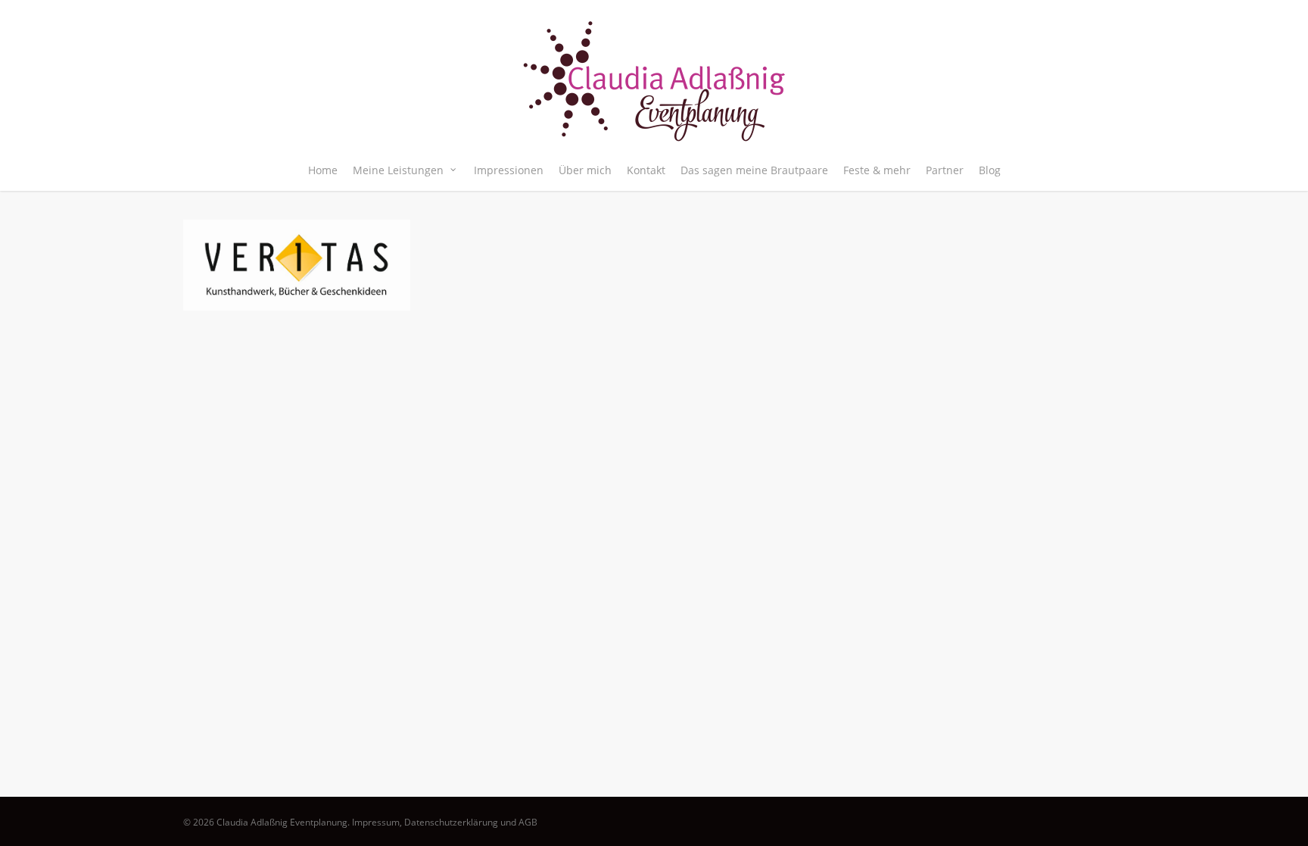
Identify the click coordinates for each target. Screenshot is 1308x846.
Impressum (376, 822)
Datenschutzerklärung (451, 822)
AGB (528, 822)
